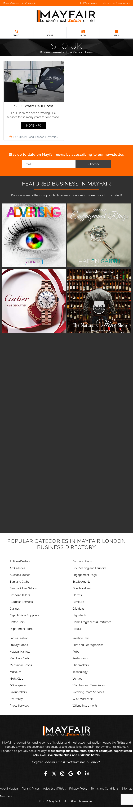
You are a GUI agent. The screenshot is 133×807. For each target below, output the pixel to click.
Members (6, 796)
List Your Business (89, 3)
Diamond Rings (82, 561)
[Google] (71, 773)
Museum (15, 672)
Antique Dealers (20, 561)
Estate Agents (81, 581)
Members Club (19, 658)
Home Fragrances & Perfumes (92, 622)
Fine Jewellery (82, 588)
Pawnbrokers (18, 692)
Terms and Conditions (104, 788)
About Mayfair (9, 788)
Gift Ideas (78, 608)
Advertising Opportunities (116, 3)
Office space (17, 685)
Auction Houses (20, 575)
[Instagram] (62, 773)
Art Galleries (17, 568)
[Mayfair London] (66, 16)
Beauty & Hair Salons (23, 588)
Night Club (16, 678)
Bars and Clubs (19, 581)
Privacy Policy (78, 788)
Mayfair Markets (20, 651)
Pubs (76, 651)
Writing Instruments (85, 705)
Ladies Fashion (19, 638)
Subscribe (93, 164)
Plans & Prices (31, 788)
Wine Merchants (83, 699)
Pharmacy (16, 699)
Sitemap (127, 788)
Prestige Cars (81, 638)
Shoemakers (81, 665)
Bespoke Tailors (20, 595)
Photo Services (19, 705)
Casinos (15, 608)
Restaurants (80, 658)
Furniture (78, 602)
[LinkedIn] (87, 773)
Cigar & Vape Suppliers (24, 615)
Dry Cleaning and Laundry (89, 568)
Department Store (21, 628)
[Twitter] (54, 773)
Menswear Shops (21, 665)
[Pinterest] (79, 773)
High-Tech (79, 615)
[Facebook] (46, 773)
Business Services (21, 602)
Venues (77, 678)
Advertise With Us (54, 788)
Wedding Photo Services (88, 692)
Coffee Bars (17, 622)
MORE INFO (33, 125)
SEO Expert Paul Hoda (33, 106)
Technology (80, 672)
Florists (77, 595)
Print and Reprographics (88, 645)
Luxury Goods (19, 645)
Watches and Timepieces (89, 685)
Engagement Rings (85, 575)
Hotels (77, 628)
